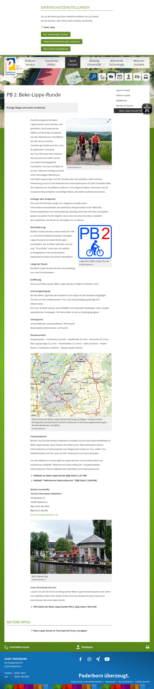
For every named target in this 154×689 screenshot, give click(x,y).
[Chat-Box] (111, 77)
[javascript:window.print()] (145, 648)
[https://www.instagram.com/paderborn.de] (89, 659)
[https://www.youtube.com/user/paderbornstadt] (107, 659)
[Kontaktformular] (102, 77)
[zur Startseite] (10, 66)
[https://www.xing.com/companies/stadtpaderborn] (98, 659)
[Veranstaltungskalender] (119, 77)
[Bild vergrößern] (89, 141)
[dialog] (77, 28)
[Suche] (93, 77)
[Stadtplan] (128, 77)
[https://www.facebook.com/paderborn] (80, 659)
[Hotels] (146, 77)
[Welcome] (137, 77)
